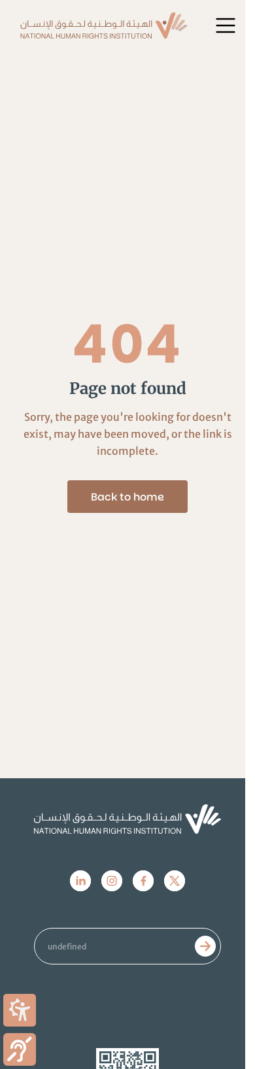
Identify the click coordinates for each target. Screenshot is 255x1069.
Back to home (127, 496)
